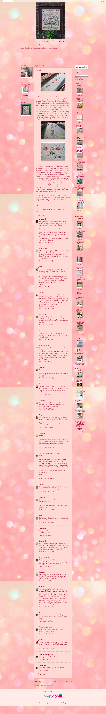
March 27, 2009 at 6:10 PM (46, 427)
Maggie (41, 415)
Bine (40, 587)
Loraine (41, 219)
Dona (40, 572)
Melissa (41, 433)
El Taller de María (80, 310)
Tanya (40, 516)
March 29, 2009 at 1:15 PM (46, 566)
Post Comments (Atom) (46, 686)
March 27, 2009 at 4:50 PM (46, 409)
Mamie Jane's (25, 95)
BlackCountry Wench (80, 189)
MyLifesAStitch (43, 558)
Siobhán (41, 400)
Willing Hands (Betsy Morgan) (26, 85)
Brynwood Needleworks (80, 113)
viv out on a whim (79, 401)
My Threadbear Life (80, 243)
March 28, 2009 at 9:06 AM (46, 510)
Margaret (41, 315)
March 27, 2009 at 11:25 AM (46, 261)
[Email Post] (37, 211)
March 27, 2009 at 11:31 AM (46, 287)
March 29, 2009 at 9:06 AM (46, 552)
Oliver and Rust (81, 391)
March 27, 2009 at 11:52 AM (46, 309)
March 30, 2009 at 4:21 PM (46, 621)
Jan (40, 267)
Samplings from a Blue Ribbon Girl (80, 176)
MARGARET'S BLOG (81, 138)
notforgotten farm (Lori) (81, 163)
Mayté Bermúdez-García (45, 654)
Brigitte (41, 541)
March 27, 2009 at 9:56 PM (46, 448)
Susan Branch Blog (80, 365)
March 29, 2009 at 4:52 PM (46, 581)
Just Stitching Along (80, 298)
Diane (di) (41, 249)
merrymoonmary (52, 703)
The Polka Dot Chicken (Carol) (80, 201)
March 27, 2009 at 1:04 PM (46, 325)
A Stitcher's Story (79, 255)
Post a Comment (42, 674)
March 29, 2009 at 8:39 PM (46, 607)
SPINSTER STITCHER (80, 126)
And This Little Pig (81, 280)
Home (53, 681)
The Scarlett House (44, 627)
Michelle (41, 665)
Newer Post (38, 681)
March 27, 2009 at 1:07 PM (46, 340)
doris (40, 384)
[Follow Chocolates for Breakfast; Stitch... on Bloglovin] (81, 69)
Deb (40, 292)
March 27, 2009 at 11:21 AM (46, 243)
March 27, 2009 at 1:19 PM (46, 362)
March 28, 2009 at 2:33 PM (46, 535)
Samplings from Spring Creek (80, 323)
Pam (40, 612)
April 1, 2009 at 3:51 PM (45, 670)
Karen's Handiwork (79, 293)
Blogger (65, 703)
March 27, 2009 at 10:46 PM (46, 479)
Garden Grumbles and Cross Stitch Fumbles (80, 100)
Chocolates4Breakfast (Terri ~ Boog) (48, 453)
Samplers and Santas (80, 219)
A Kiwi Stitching (81, 231)
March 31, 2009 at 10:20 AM (46, 649)
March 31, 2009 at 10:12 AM (46, 634)
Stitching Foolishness (79, 86)
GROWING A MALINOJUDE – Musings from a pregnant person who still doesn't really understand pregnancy (81, 425)
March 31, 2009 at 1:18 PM (46, 659)
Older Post (68, 681)
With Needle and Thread (80, 150)
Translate (80, 80)
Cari (40, 485)
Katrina (41, 497)
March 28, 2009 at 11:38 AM (46, 523)
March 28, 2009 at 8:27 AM (46, 492)
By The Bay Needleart (80, 268)
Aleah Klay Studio (79, 381)
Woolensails (80, 340)
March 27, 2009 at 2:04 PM (46, 378)
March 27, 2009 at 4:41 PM (46, 395)
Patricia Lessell (43, 346)
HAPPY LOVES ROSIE (79, 369)
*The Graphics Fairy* (80, 350)
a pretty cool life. (81, 412)
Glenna (40, 368)
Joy (40, 640)
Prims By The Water (80, 354)
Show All (83, 213)
